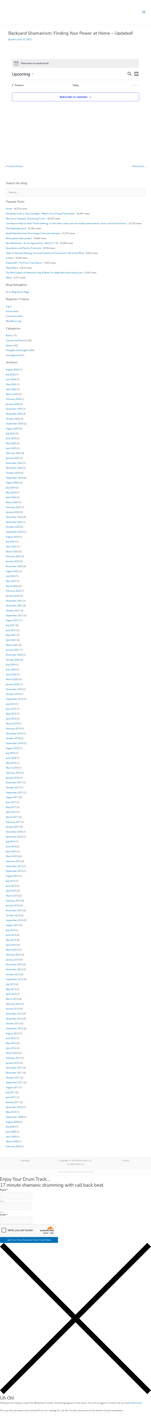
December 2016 (14, 831)
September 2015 (14, 870)
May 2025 (11, 443)
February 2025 (13, 452)
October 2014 (13, 915)
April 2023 (11, 546)
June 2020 (11, 669)
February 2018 (13, 772)
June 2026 (11, 379)
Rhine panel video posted (18, 238)
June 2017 (11, 802)
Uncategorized (13, 355)
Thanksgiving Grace (16, 228)
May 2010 (11, 1111)
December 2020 (14, 654)
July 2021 (10, 625)
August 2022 (12, 571)
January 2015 (12, 905)
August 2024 (12, 482)
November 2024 (14, 467)
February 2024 (13, 507)
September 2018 (14, 743)
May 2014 (11, 939)
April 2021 (11, 639)
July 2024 (10, 487)
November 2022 (14, 566)
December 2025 (14, 408)
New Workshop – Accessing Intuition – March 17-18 (32, 242)
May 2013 (11, 989)
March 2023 (12, 551)
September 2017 (14, 792)
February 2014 (13, 954)
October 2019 (13, 693)
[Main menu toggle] (143, 11)
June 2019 (11, 708)
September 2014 (14, 920)
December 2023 (14, 516)
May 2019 (11, 713)
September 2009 (14, 1116)
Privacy (125, 1160)
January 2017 (12, 826)
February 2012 (13, 1057)
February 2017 (13, 821)
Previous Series (13, 166)
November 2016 (14, 836)
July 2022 (10, 575)
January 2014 (12, 959)
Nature (9, 345)
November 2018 (14, 733)
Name (4, 1189)
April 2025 (11, 448)
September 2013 (14, 979)
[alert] (75, 63)
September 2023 (14, 531)
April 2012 (11, 1048)
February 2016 (13, 861)
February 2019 (13, 728)
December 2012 (14, 1013)
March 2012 (12, 1052)
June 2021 (11, 630)
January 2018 (12, 777)
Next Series (139, 166)
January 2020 (12, 684)
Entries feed (12, 311)
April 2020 (11, 674)
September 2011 (14, 1082)
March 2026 (12, 393)
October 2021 (13, 610)
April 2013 (11, 993)
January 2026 (12, 403)
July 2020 (10, 664)
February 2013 (13, 1003)
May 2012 (11, 1043)
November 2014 (14, 910)
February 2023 (13, 556)
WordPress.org (13, 320)
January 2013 (12, 1008)
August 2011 (12, 1087)
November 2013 (14, 969)
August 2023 (12, 536)
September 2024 (14, 477)
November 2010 (14, 1107)
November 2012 (14, 1018)
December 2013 (14, 964)
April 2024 (11, 497)
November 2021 (14, 605)
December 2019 (14, 689)
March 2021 (12, 644)
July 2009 (10, 1126)
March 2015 (12, 895)
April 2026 (11, 389)
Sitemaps (25, 1160)
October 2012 (13, 1023)
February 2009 (13, 1146)
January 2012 (12, 1062)
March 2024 (12, 502)
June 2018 (11, 757)
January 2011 (12, 1102)
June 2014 (11, 934)
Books (9, 335)
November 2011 (14, 1072)
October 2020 (13, 659)
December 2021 (14, 600)
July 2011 (10, 1092)
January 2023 (12, 561)
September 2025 (14, 423)
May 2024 (11, 492)
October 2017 (13, 787)
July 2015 (10, 880)
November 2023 (14, 521)
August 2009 (12, 1121)
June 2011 (11, 1097)
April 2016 (11, 851)
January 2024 (12, 511)
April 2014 (11, 944)
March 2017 (12, 816)
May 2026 (11, 384)
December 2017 (14, 782)
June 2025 (11, 438)
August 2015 (12, 875)
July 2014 (10, 930)
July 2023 (10, 541)
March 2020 (12, 679)
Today (76, 85)
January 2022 (12, 595)
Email (4, 1214)
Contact (10, 257)
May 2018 (11, 762)
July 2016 (10, 841)
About (9, 277)
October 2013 (13, 974)
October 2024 (13, 472)
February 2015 (13, 900)
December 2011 (14, 1067)
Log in (9, 306)
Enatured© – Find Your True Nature (24, 262)
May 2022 (11, 580)
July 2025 (10, 433)
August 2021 (12, 620)
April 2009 (11, 1136)
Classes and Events (16, 340)
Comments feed (14, 316)
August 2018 (12, 748)
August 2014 (12, 925)
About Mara (12, 267)
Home (9, 208)
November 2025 (14, 413)
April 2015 (11, 890)
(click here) (136, 1402)
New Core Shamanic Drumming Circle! (25, 218)
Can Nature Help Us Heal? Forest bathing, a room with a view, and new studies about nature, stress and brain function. (66, 223)
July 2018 (10, 752)
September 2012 (14, 1028)
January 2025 (12, 457)
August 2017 (12, 797)
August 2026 (12, 369)
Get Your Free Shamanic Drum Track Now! (29, 1239)
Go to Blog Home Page (17, 291)
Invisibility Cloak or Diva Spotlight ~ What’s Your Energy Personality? (40, 213)
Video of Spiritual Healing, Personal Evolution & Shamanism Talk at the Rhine (45, 252)
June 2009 (11, 1131)
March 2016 (12, 856)
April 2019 (11, 718)
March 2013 (12, 998)
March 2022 (12, 585)
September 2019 (14, 698)
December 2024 (14, 462)
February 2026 (13, 398)
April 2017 (11, 811)
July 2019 (10, 703)
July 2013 (10, 984)
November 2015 (14, 866)
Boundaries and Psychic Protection (23, 247)
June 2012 (11, 1038)
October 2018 (13, 738)
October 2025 (13, 418)
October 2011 (13, 1077)
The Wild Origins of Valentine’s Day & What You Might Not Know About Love (44, 272)
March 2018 (12, 767)
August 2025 (12, 428)
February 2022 (13, 590)
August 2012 (12, 1033)
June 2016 (11, 846)
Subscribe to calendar (73, 97)
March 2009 (12, 1141)
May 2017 (11, 807)
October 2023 (13, 526)
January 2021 (12, 649)
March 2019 (12, 723)
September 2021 (14, 615)
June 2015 (11, 885)
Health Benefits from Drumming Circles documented (33, 233)
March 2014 (12, 949)
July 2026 (10, 374)
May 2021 (11, 634)
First (2, 1201)
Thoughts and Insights (17, 350)
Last (2, 1212)
